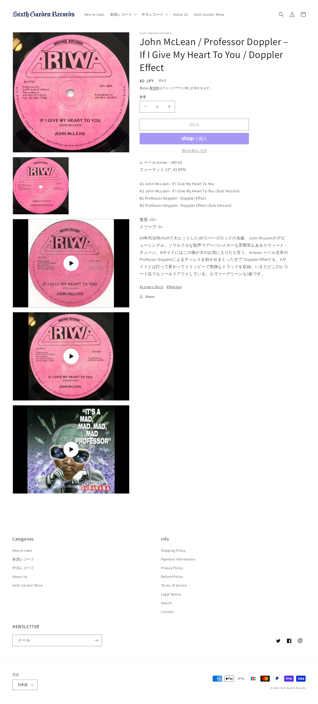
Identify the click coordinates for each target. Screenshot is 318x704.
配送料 (154, 88)
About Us (19, 576)
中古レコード (23, 568)
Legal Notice (171, 594)
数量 (143, 97)
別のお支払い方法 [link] (194, 150)
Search (166, 603)
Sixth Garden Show (27, 585)
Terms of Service (174, 585)
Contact (167, 611)
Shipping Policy (173, 550)
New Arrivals (22, 550)
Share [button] (150, 296)
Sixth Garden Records (293, 688)
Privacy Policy (172, 568)
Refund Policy (172, 576)
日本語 (23, 685)
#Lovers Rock (151, 286)
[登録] (96, 640)
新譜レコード (23, 559)
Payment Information (178, 559)
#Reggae (174, 286)
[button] (123, 14)
